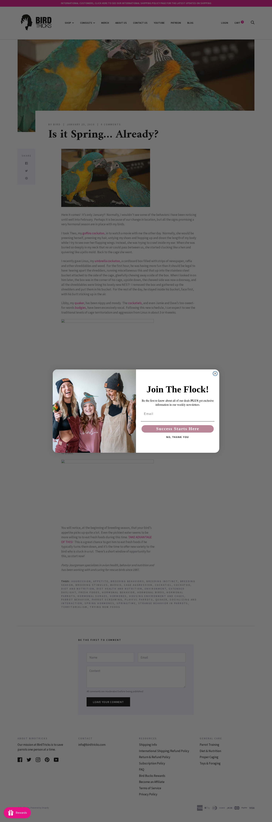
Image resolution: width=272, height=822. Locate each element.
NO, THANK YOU (177, 437)
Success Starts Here (177, 428)
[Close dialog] (215, 373)
